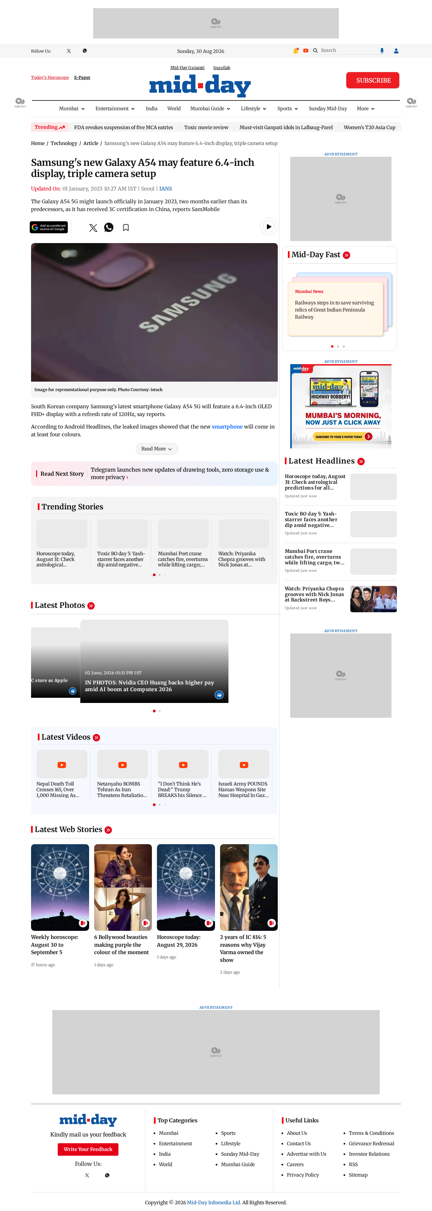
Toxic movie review (206, 128)
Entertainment (112, 109)
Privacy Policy (303, 1175)
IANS (165, 188)
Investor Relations (369, 1154)
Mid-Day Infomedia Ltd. (214, 1203)
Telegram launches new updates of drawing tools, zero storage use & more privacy (180, 473)
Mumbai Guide (207, 109)
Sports (284, 109)
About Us (297, 1133)
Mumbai (69, 109)
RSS (353, 1164)
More (363, 109)
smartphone (227, 426)
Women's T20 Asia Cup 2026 (376, 128)
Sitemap (358, 1175)
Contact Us (299, 1144)
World (174, 109)
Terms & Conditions (371, 1133)
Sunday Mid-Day (328, 109)
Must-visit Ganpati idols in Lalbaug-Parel (286, 128)
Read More (153, 449)
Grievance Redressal (371, 1144)
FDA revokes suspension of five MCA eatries (123, 128)
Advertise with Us (306, 1154)
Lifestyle (250, 109)
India (152, 109)
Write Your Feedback (88, 1149)
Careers (295, 1164)
